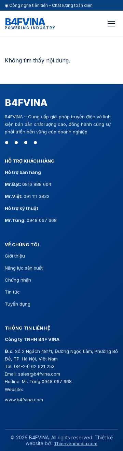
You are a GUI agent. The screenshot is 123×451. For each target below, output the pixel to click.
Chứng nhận (18, 280)
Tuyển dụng (17, 304)
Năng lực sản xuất (24, 268)
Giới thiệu (15, 256)
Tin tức (12, 292)
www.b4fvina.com (24, 399)
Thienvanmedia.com (75, 443)
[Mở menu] (111, 24)
